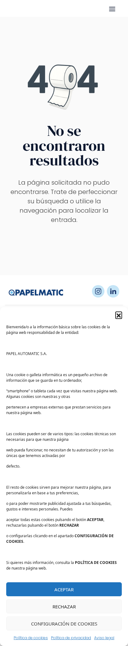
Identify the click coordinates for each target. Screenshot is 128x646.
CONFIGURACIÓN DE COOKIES (64, 624)
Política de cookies (31, 637)
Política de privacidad (71, 637)
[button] (119, 315)
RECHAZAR (64, 606)
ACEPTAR (64, 589)
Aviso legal (104, 637)
